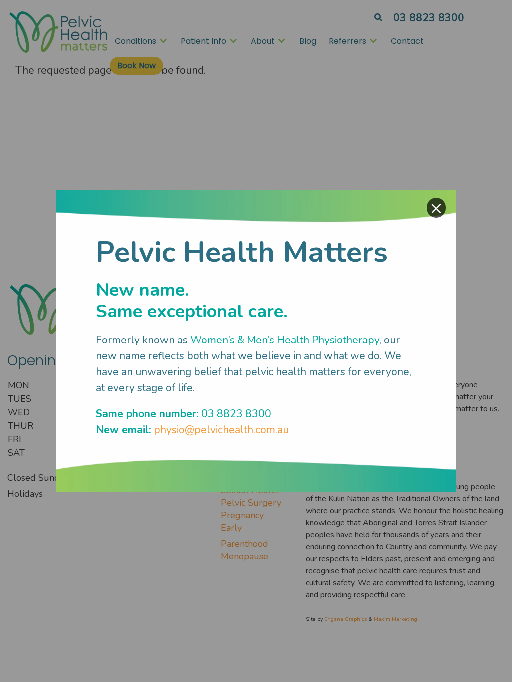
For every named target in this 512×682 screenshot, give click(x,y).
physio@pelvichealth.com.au (221, 430)
